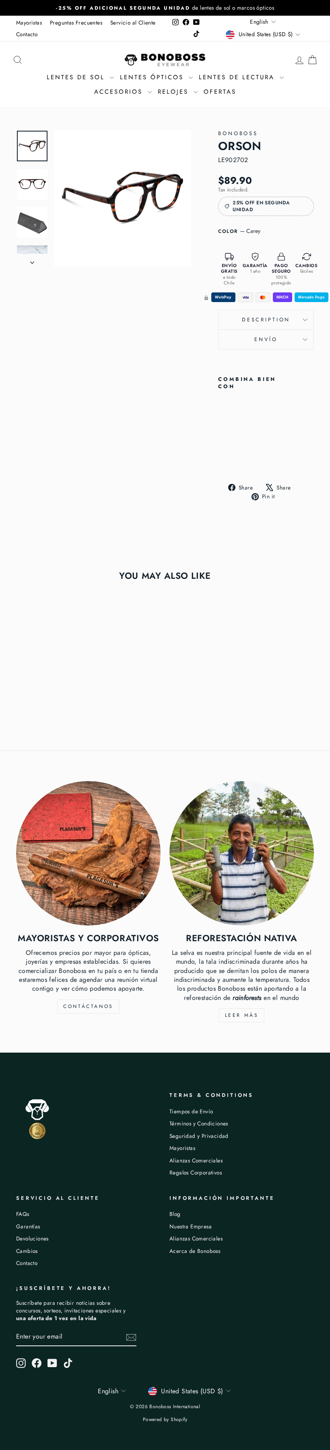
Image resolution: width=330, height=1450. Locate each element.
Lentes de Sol (77, 77)
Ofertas (220, 91)
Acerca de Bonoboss (194, 1251)
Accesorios (120, 91)
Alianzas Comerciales (196, 1160)
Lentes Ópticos (153, 77)
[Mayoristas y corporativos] (88, 853)
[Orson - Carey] (223, 455)
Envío (265, 339)
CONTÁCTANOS (88, 1006)
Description (266, 319)
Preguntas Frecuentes (76, 23)
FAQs (22, 1214)
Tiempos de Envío (191, 1111)
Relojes (175, 91)
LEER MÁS (242, 1015)
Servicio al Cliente (133, 23)
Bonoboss (238, 133)
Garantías (28, 1226)
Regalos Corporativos (195, 1172)
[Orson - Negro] (234, 455)
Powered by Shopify (165, 1419)
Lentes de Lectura (238, 77)
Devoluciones (32, 1238)
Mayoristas (29, 23)
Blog (175, 1214)
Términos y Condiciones (198, 1123)
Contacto (26, 34)
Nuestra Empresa (190, 1226)
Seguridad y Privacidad (199, 1136)
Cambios (27, 1251)
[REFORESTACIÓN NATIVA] (241, 853)
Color (239, 231)
